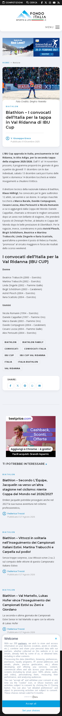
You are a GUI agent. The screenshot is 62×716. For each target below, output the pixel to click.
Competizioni (14, 2)
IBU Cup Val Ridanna (32, 355)
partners (22, 643)
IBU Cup (9, 355)
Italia (8, 361)
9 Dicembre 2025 (31, 141)
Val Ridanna (12, 368)
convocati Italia (35, 348)
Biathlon (12, 106)
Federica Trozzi (16, 513)
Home (6, 62)
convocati (11, 348)
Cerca (33, 2)
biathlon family (32, 342)
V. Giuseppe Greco (21, 138)
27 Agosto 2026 (27, 516)
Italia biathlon (28, 361)
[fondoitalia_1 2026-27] (31, 47)
